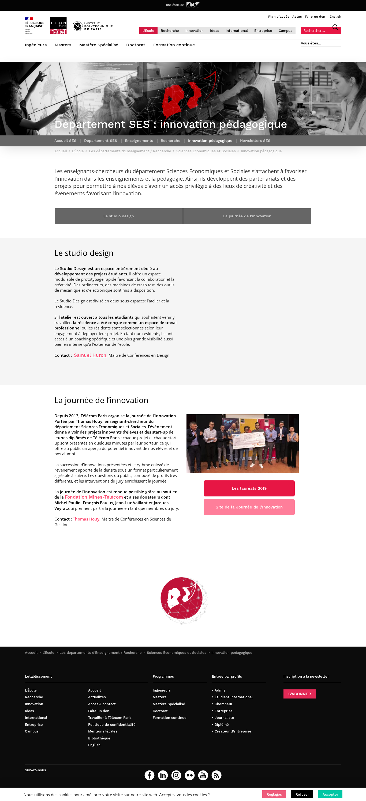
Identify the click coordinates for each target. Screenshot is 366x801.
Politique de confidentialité (112, 725)
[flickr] (190, 775)
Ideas (214, 31)
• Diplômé (220, 725)
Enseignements (139, 140)
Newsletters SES (255, 140)
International (237, 31)
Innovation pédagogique (231, 653)
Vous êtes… (311, 43)
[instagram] (176, 775)
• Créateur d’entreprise (231, 731)
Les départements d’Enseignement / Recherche (100, 653)
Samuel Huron (90, 355)
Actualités (97, 697)
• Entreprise (222, 711)
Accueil (31, 653)
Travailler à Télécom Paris (110, 718)
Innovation (194, 31)
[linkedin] (163, 775)
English (335, 16)
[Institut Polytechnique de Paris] (93, 30)
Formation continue (174, 44)
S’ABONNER (299, 694)
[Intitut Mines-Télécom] (193, 4)
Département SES (100, 140)
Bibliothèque (99, 738)
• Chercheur (222, 704)
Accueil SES (65, 140)
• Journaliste (223, 718)
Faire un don (315, 16)
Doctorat (135, 44)
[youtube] (203, 775)
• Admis (218, 690)
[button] (274, 794)
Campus (285, 31)
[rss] (216, 775)
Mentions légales (102, 731)
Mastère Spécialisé (98, 44)
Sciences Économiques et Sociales (176, 653)
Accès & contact (102, 704)
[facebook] (149, 775)
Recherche (170, 31)
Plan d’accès (278, 16)
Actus (297, 16)
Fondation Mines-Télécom (94, 497)
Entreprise (263, 31)
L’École (148, 31)
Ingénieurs (36, 44)
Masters (63, 44)
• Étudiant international (232, 697)
